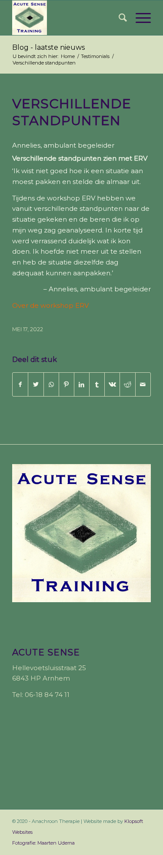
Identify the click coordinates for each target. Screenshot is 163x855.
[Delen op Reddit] (127, 385)
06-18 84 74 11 (47, 694)
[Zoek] (118, 17)
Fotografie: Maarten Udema (43, 843)
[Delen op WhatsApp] (51, 385)
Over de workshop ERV (50, 305)
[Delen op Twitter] (35, 385)
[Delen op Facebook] (20, 385)
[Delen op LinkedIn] (81, 385)
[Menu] (139, 17)
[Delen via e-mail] (143, 385)
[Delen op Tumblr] (97, 385)
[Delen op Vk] (112, 385)
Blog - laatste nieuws (48, 47)
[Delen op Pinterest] (66, 385)
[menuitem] (118, 17)
